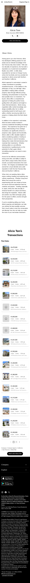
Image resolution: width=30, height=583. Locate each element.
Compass (3, 448)
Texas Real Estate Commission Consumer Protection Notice (14, 558)
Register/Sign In (24, 2)
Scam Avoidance (19, 498)
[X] (9, 492)
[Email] (17, 36)
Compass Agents (11, 448)
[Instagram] (3, 492)
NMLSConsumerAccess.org (8, 573)
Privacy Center (11, 498)
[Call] (12, 36)
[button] (2, 2)
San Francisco (6, 450)
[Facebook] (6, 492)
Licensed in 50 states (7, 575)
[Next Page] (19, 442)
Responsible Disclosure (7, 499)
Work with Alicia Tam (15, 40)
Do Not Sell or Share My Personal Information (13, 496)
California (20, 448)
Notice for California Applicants (15, 501)
